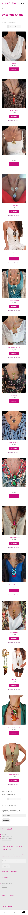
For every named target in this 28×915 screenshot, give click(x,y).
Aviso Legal (4, 834)
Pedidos (4, 885)
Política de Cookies (6, 840)
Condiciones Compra (7, 836)
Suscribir (6, 866)
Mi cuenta (4, 912)
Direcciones (4, 887)
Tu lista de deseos (6, 889)
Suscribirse (6, 820)
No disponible (14, 69)
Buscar (14, 912)
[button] (14, 73)
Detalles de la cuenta (7, 883)
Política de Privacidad (7, 838)
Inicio (4, 9)
